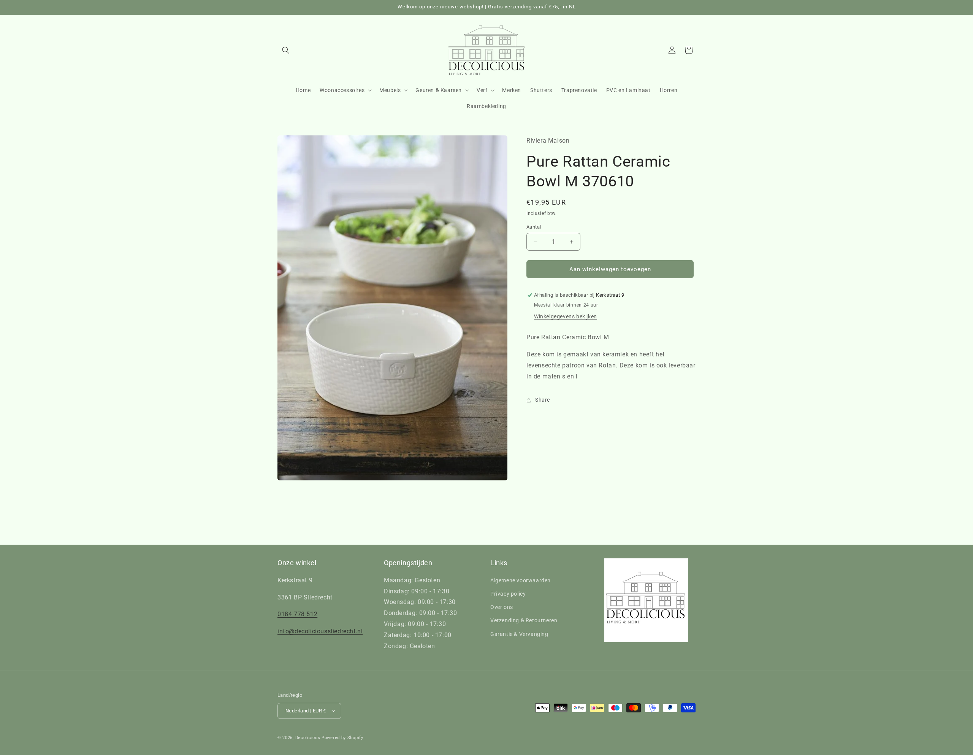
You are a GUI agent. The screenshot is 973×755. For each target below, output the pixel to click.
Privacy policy (508, 593)
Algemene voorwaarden (520, 580)
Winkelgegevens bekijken (565, 316)
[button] (285, 50)
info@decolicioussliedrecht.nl (320, 631)
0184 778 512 (297, 614)
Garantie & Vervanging (519, 634)
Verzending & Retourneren (523, 620)
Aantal (533, 227)
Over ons (501, 607)
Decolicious (307, 737)
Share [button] (542, 400)
